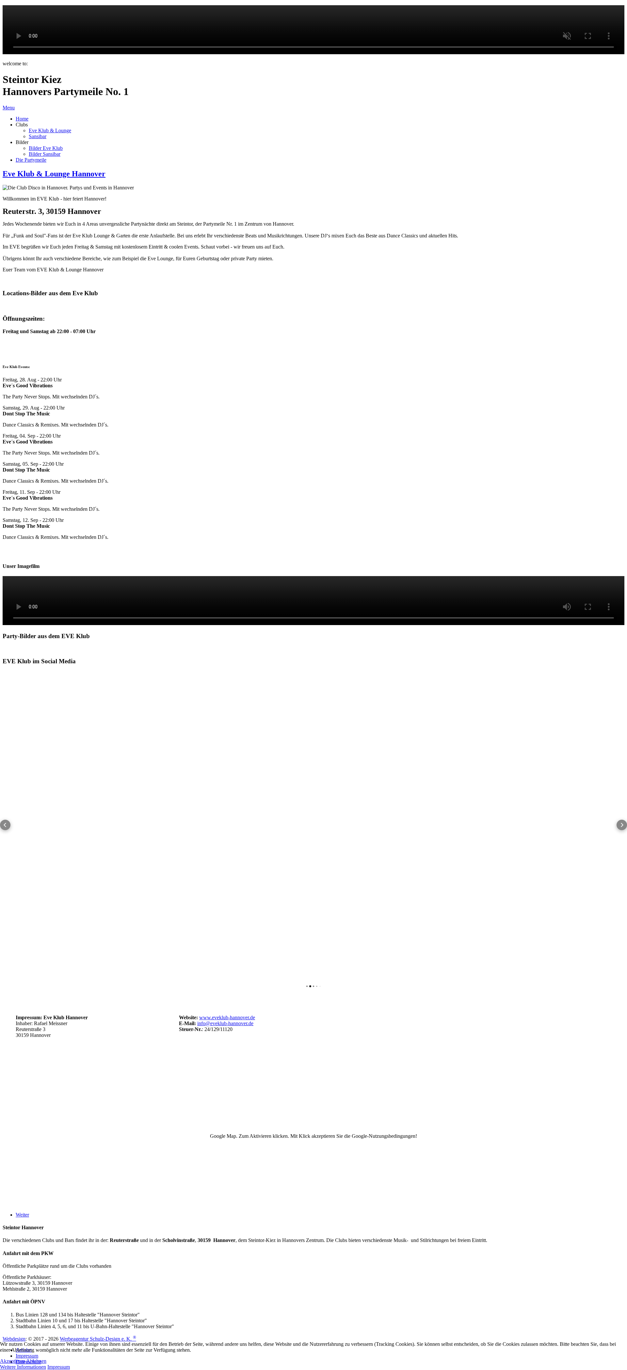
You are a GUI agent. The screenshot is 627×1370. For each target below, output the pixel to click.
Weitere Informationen (23, 1367)
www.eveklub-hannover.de (227, 1017)
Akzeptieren (12, 1361)
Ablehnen (36, 1361)
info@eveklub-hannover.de (225, 1023)
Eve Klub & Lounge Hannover (54, 173)
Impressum (58, 1367)
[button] (5, 825)
